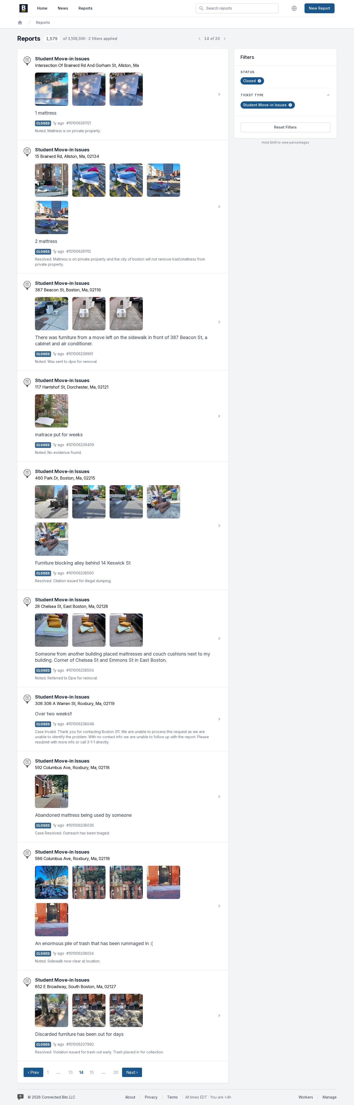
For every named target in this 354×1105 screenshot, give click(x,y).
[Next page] (224, 38)
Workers (306, 1097)
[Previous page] (199, 38)
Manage (330, 1097)
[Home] (20, 22)
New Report (319, 8)
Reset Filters (285, 127)
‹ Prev (33, 1072)
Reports (86, 8)
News (63, 8)
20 (116, 1072)
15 (92, 1072)
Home (42, 8)
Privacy (151, 1097)
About (130, 1097)
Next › (132, 1072)
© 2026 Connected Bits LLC (51, 1097)
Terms (172, 1097)
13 (70, 1072)
